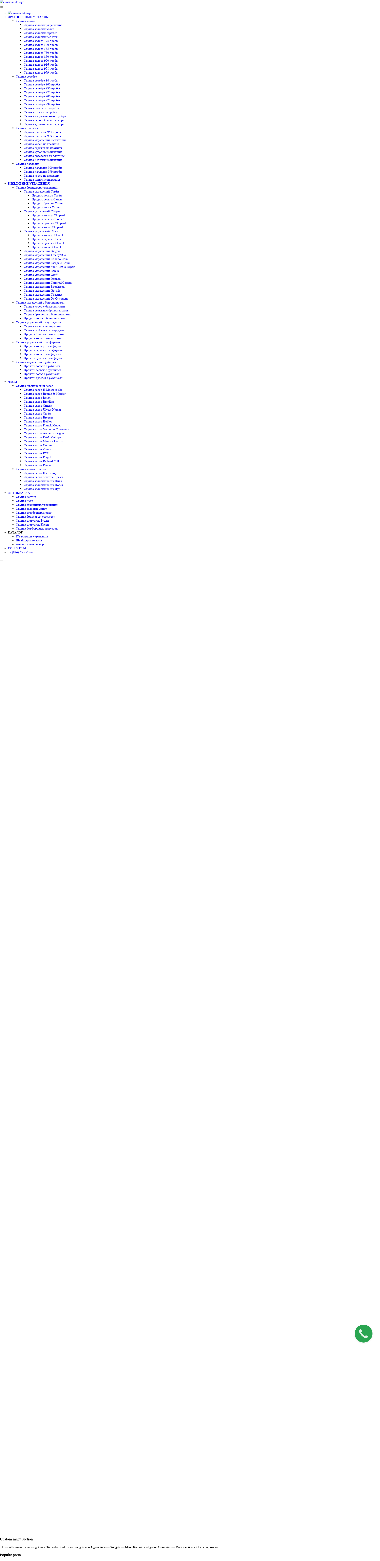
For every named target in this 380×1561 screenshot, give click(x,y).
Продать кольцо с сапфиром (43, 346)
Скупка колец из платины (41, 144)
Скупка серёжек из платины (43, 148)
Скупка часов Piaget (37, 457)
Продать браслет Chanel (48, 243)
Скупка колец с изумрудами (43, 326)
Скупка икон (24, 501)
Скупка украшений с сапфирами (38, 342)
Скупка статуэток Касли (32, 524)
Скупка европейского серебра (44, 120)
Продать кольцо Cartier (47, 195)
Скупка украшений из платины (45, 140)
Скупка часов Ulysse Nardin (42, 409)
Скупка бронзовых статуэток (35, 516)
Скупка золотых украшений (43, 25)
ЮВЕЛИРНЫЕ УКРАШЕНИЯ (29, 183)
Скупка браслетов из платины (44, 156)
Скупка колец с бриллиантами (44, 306)
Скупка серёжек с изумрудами (44, 330)
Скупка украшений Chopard (43, 211)
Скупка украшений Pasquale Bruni (47, 263)
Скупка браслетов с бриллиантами (47, 314)
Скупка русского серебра (41, 112)
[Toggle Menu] (1, 7)
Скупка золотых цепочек (41, 37)
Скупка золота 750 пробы (41, 53)
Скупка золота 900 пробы (41, 60)
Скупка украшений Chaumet (43, 294)
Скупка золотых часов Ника (43, 481)
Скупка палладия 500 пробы (43, 168)
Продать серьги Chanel (47, 239)
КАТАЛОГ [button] (15, 532)
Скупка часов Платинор (40, 473)
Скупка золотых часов (31, 469)
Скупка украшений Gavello (42, 290)
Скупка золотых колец (39, 29)
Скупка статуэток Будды (32, 520)
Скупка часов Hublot (38, 421)
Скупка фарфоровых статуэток (37, 528)
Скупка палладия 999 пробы (43, 171)
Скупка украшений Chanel (42, 231)
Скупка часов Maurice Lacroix (44, 441)
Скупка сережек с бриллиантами (46, 310)
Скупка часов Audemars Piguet (44, 433)
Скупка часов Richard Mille (42, 461)
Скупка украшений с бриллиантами (40, 302)
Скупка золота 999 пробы (41, 72)
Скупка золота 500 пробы (41, 45)
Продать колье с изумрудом (42, 338)
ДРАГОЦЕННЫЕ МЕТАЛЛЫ (28, 17)
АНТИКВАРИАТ (20, 493)
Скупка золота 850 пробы (41, 56)
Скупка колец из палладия (41, 175)
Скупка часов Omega (38, 405)
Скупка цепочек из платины (43, 160)
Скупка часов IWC (36, 453)
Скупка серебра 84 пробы (41, 80)
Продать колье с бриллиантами (45, 318)
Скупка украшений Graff (40, 275)
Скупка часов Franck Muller (42, 425)
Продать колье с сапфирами (42, 354)
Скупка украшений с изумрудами (38, 322)
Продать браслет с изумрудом (44, 334)
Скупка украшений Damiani (42, 279)
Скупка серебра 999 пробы (42, 104)
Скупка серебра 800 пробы (42, 84)
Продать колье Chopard (47, 227)
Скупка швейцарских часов (34, 386)
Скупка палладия (27, 164)
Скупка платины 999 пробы (43, 136)
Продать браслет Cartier (47, 203)
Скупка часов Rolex (37, 397)
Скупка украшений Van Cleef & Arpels (49, 267)
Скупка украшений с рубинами (37, 362)
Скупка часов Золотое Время (43, 477)
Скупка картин (26, 497)
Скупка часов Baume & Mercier (45, 394)
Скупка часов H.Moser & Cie (43, 390)
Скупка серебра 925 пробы (42, 100)
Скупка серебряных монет (33, 512)
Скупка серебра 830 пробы (42, 88)
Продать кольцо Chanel (47, 235)
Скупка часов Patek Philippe (42, 437)
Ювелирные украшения (32, 536)
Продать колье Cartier (46, 207)
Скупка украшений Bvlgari (42, 251)
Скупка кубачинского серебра (44, 124)
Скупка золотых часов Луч (42, 489)
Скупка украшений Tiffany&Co (45, 255)
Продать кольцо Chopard (48, 215)
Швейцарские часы (29, 540)
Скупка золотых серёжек (40, 33)
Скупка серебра (26, 76)
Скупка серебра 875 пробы (42, 92)
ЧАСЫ (12, 382)
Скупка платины (27, 128)
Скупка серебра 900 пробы (42, 96)
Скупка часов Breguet (38, 417)
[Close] (1, 560)
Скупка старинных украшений (37, 505)
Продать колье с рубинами (42, 374)
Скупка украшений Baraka (42, 271)
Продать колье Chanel (46, 247)
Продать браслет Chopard (49, 223)
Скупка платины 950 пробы (43, 132)
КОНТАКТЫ (17, 548)
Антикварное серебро (30, 544)
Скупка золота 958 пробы (41, 68)
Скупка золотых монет (31, 508)
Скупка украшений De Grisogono (46, 298)
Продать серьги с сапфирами (43, 350)
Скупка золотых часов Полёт (43, 485)
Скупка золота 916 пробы (41, 64)
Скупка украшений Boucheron (44, 286)
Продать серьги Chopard (48, 219)
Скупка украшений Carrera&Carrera (48, 282)
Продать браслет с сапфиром (43, 358)
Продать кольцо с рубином (42, 366)
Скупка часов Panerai (38, 465)
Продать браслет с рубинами (43, 378)
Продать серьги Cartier (47, 199)
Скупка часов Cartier (37, 413)
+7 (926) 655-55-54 (20, 552)
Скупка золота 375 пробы (41, 41)
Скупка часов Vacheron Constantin (46, 429)
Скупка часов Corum (38, 445)
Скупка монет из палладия (42, 179)
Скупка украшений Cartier (41, 191)
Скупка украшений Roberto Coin (46, 259)
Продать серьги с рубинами (42, 370)
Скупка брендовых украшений (37, 187)
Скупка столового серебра (41, 108)
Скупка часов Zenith (37, 449)
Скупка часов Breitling (39, 401)
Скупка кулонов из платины (43, 152)
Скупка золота (25, 21)
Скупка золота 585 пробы (41, 49)
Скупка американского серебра (45, 116)
